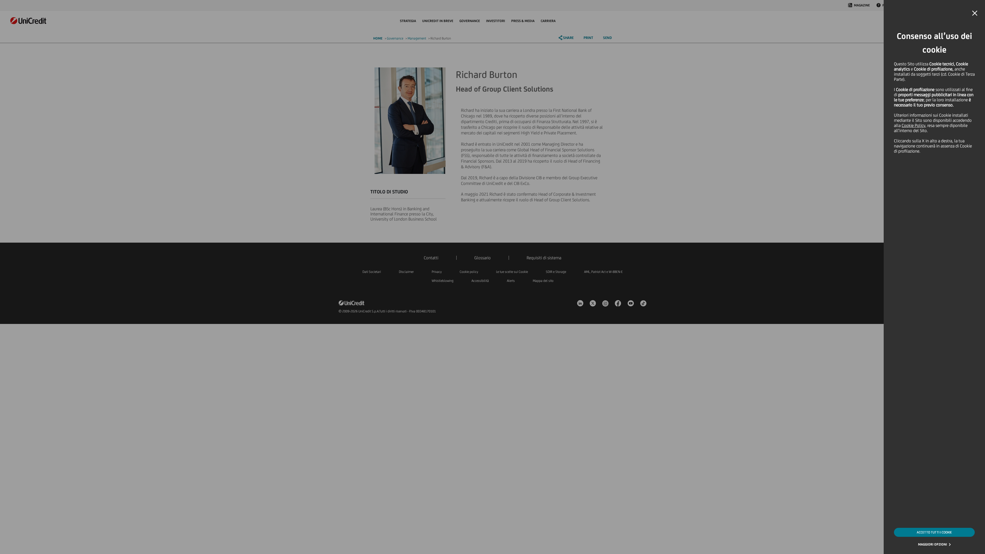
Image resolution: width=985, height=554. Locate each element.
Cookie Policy (913, 125)
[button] (975, 13)
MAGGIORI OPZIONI (932, 544)
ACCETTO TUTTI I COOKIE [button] (934, 532)
